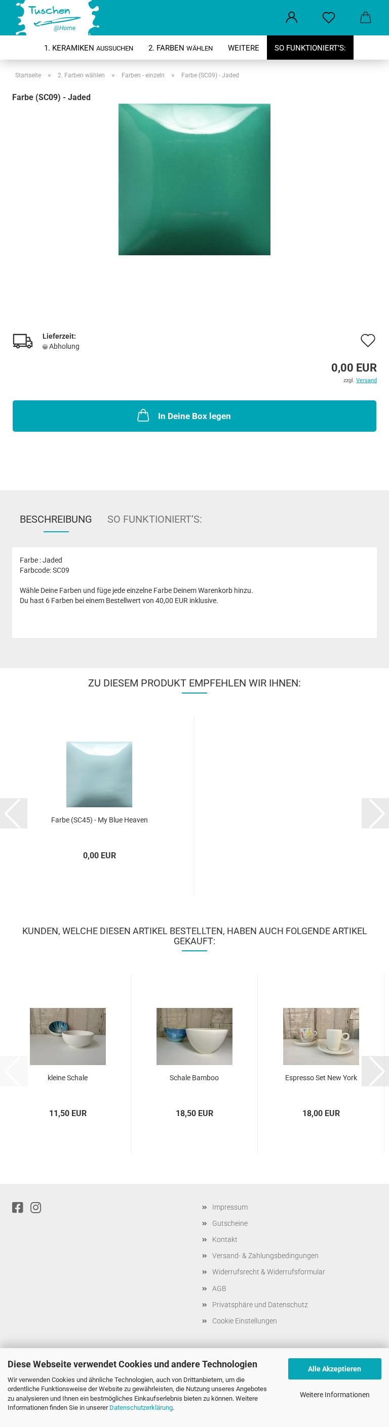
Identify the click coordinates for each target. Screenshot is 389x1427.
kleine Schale (68, 1078)
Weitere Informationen (335, 1395)
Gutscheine (230, 1223)
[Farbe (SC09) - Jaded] (194, 179)
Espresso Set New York (321, 1078)
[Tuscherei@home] (56, 17)
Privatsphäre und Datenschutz (260, 1305)
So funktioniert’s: (310, 48)
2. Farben (180, 48)
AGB (219, 1288)
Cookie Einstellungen (244, 1321)
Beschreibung (56, 519)
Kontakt (225, 1239)
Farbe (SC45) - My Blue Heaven (99, 820)
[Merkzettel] (328, 17)
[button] (291, 17)
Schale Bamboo (194, 1078)
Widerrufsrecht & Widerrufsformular (268, 1272)
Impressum (230, 1207)
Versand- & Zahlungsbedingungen (265, 1256)
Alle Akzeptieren (334, 1369)
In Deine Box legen (194, 416)
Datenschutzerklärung (141, 1407)
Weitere (243, 48)
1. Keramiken (88, 48)
